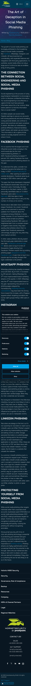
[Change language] (19, 4)
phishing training (16, 544)
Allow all (15, 366)
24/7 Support (5, 680)
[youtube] (19, 664)
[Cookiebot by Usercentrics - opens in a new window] (22, 308)
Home (3, 41)
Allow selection (15, 371)
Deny (15, 376)
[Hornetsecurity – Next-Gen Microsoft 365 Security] (6, 4)
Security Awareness (15, 35)
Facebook (7, 54)
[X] (12, 664)
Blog (8, 41)
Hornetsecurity (14, 33)
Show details (22, 361)
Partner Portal (8, 683)
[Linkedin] (15, 664)
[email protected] (15, 649)
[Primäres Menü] (27, 4)
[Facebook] (8, 664)
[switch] (26, 343)
